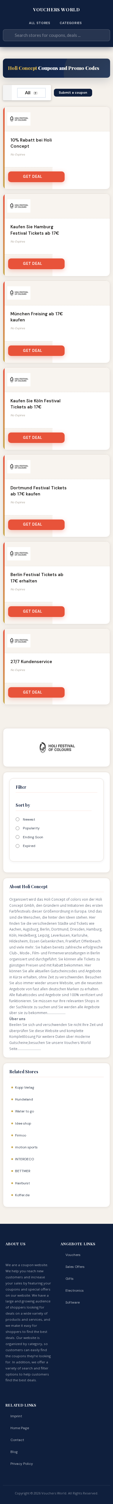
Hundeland (24, 1099)
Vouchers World (56, 9)
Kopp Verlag (24, 1087)
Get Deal (32, 176)
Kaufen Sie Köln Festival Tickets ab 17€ (35, 404)
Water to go (24, 1111)
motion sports (26, 1147)
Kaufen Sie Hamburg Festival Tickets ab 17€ (34, 230)
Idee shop (23, 1123)
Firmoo (20, 1135)
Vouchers (73, 1255)
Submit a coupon (73, 93)
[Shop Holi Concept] (56, 747)
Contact (17, 1440)
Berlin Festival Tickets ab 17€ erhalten (36, 578)
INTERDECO (24, 1159)
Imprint (16, 1416)
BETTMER (22, 1171)
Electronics (74, 1290)
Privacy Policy (21, 1463)
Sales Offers (75, 1266)
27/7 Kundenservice (31, 662)
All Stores (39, 23)
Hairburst (22, 1183)
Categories (71, 23)
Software (72, 1302)
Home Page (19, 1428)
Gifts (69, 1278)
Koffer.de (22, 1195)
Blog (14, 1451)
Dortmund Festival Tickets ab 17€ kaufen (38, 491)
